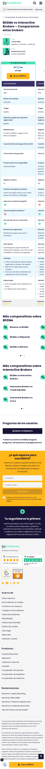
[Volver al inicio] (41, 756)
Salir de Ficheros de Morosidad (15, 710)
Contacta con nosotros (12, 606)
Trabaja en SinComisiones (13, 610)
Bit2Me (18, 71)
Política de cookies (10, 626)
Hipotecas (6, 658)
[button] (20, 355)
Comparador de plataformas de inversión (21, 17)
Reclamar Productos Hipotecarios (16, 702)
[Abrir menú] (40, 3)
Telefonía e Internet (10, 662)
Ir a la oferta (27, 764)
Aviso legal (6, 630)
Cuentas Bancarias (10, 654)
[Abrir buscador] (34, 3)
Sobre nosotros (8, 598)
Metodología (7, 618)
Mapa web (6, 634)
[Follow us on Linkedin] (18, 583)
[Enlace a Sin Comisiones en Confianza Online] (22, 574)
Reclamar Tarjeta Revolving (13, 693)
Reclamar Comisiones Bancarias (15, 706)
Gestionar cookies (9, 638)
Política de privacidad (11, 622)
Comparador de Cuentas (12, 670)
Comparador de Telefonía (13, 678)
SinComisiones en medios (12, 602)
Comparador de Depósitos (13, 674)
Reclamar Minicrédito (11, 697)
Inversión (6, 666)
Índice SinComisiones (11, 614)
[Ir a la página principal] (12, 3)
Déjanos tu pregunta (22, 431)
